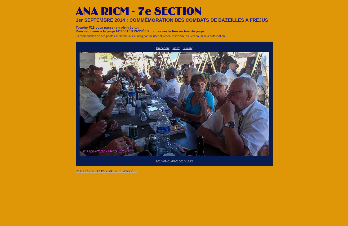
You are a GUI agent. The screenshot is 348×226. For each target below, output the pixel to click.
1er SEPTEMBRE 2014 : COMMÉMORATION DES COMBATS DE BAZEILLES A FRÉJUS (172, 20)
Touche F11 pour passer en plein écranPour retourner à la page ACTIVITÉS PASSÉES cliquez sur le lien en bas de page (140, 29)
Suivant (187, 48)
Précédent (163, 48)
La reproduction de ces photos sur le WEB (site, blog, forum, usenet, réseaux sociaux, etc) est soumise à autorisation (150, 36)
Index (176, 48)
